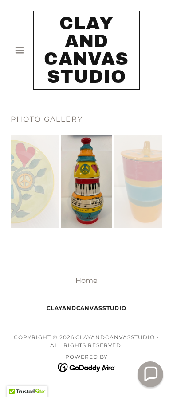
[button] (22, 50)
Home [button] (86, 280)
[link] (86, 50)
